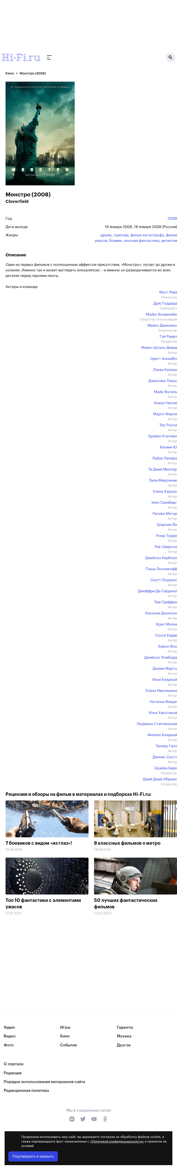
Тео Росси (168, 425)
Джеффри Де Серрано (157, 591)
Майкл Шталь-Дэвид (159, 348)
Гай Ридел (168, 336)
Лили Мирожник (163, 480)
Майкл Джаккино (162, 325)
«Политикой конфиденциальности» (117, 1141)
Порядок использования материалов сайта (44, 1082)
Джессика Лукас (162, 381)
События (68, 1045)
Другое (124, 1045)
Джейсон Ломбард (160, 657)
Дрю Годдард (165, 303)
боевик (115, 241)
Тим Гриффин (165, 602)
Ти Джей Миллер (162, 469)
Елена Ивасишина (161, 691)
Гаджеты (125, 1027)
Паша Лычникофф (161, 569)
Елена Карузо (165, 491)
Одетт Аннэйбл (163, 359)
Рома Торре (166, 536)
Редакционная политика (26, 1091)
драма (106, 235)
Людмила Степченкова (157, 724)
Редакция (12, 1073)
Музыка (124, 1036)
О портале (14, 1064)
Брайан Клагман (162, 436)
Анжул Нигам (165, 403)
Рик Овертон (166, 547)
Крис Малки (166, 624)
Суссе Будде (166, 635)
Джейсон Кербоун (161, 558)
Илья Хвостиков (163, 713)
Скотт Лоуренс (163, 580)
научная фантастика (141, 241)
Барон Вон (167, 646)
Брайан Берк (166, 768)
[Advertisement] (91, 955)
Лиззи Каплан (165, 370)
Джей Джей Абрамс (160, 779)
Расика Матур (165, 513)
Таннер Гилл (166, 746)
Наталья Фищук (163, 702)
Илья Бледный (164, 679)
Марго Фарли (165, 414)
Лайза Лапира (164, 458)
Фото (9, 1045)
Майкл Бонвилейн (161, 314)
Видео (9, 1036)
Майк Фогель (165, 392)
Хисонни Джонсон (161, 613)
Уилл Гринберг (164, 502)
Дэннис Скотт (165, 757)
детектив (169, 241)
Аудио (9, 1027)
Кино (10, 73)
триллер (121, 235)
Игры (65, 1027)
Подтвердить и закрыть (33, 1156)
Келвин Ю (168, 447)
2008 (172, 218)
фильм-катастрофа (147, 235)
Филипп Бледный (162, 735)
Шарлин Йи (167, 525)
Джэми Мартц (165, 668)
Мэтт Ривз (168, 292)
